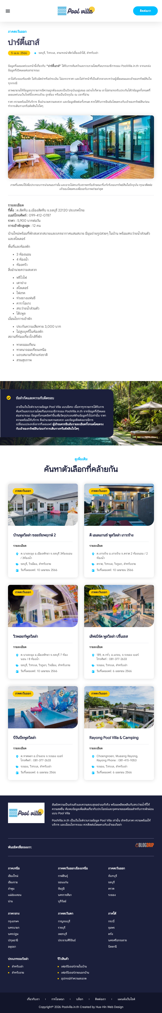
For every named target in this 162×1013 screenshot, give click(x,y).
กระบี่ (111, 921)
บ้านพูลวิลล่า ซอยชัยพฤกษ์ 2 (34, 535)
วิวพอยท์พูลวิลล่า (25, 636)
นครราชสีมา (65, 895)
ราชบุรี (61, 927)
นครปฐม (13, 934)
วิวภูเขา (118, 564)
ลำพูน (11, 888)
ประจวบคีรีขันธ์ (67, 940)
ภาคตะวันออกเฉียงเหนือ (73, 868)
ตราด (100, 564)
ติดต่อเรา (100, 999)
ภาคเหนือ (14, 868)
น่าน (10, 901)
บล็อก (79, 999)
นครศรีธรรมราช (117, 940)
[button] (7, 10)
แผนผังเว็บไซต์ (126, 999)
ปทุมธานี (13, 940)
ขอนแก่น (63, 882)
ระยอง (100, 665)
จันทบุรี (112, 876)
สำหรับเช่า (92, 53)
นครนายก (13, 927)
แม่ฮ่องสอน (15, 895)
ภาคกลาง (13, 913)
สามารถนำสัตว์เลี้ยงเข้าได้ (71, 53)
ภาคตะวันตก (65, 913)
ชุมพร (111, 927)
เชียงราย (13, 882)
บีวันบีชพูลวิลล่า (24, 737)
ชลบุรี (42, 53)
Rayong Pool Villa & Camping (114, 737)
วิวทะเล (51, 53)
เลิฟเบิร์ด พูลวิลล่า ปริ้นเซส (108, 636)
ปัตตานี (112, 946)
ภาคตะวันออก (17, 31)
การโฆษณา (57, 999)
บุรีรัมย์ (62, 901)
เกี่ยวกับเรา (33, 999)
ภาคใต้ (112, 913)
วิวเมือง (33, 564)
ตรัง (110, 934)
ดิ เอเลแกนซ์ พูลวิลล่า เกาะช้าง (111, 535)
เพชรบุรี (62, 934)
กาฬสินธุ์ (63, 876)
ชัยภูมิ (61, 888)
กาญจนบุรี (64, 921)
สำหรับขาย (45, 564)
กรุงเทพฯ (13, 921)
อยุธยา (12, 946)
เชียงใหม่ (13, 876)
